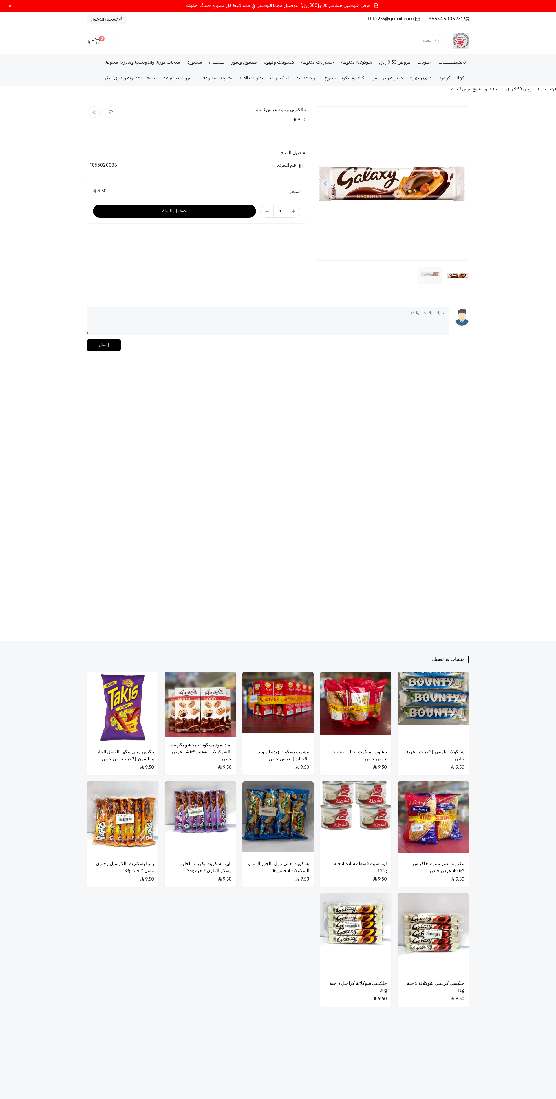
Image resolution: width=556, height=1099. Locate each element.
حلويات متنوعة (217, 78)
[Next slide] (326, 183)
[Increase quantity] (293, 211)
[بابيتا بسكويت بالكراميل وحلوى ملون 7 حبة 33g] (122, 818)
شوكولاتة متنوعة (356, 62)
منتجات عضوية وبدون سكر (130, 78)
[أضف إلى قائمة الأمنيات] (110, 112)
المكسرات (279, 78)
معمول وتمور (244, 62)
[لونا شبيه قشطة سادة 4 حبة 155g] (355, 818)
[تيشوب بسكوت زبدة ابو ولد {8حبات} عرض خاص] (278, 708)
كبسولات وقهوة (279, 62)
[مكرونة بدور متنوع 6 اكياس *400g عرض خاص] (433, 818)
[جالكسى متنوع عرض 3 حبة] (392, 183)
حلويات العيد (251, 78)
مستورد (194, 62)
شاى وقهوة (421, 78)
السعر (295, 191)
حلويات (424, 62)
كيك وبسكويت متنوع (344, 78)
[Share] (94, 112)
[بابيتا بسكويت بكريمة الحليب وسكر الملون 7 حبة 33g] (200, 818)
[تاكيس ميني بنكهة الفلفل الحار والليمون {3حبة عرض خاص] (122, 708)
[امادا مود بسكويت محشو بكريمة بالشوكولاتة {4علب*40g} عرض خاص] (200, 704)
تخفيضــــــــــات (452, 62)
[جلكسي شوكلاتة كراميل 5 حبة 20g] (355, 934)
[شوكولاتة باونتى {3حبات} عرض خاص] (433, 708)
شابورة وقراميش (387, 78)
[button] (457, 275)
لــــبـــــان (216, 62)
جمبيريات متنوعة (317, 62)
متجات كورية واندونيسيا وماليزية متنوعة (142, 62)
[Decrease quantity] (267, 211)
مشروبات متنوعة (179, 78)
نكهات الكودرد (452, 78)
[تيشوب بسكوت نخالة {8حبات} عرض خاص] (355, 708)
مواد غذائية (307, 78)
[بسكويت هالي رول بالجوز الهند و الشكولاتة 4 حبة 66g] (278, 818)
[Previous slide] (458, 183)
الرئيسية (549, 89)
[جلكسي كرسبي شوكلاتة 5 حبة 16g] (433, 934)
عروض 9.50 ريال (394, 62)
